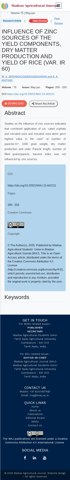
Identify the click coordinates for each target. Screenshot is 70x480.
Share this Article (44, 103)
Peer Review (58, 21)
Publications (35, 414)
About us (35, 410)
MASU (35, 421)
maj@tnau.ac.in (39, 395)
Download (15, 103)
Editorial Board (35, 417)
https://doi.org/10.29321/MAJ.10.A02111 (31, 93)
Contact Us (35, 425)
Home (35, 406)
